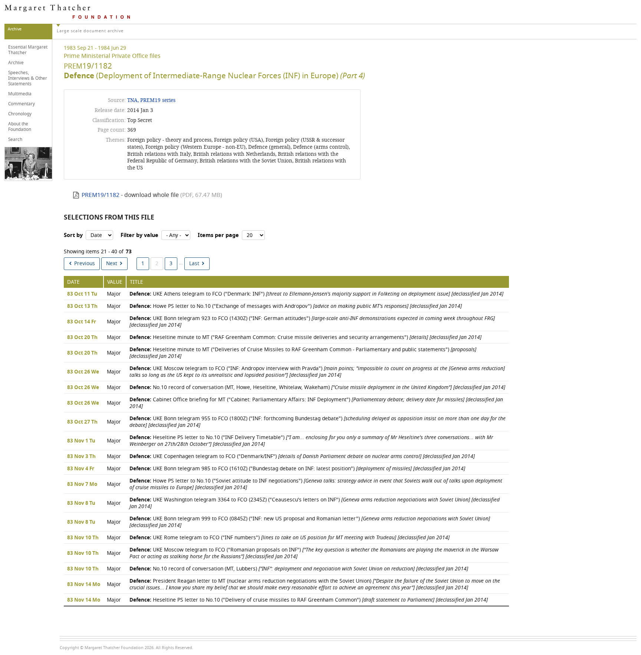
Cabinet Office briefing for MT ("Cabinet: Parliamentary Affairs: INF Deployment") (316, 403)
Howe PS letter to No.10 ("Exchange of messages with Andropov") (295, 306)
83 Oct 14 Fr (81, 322)
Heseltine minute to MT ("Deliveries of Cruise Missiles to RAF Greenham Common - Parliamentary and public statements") (302, 353)
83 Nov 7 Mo (82, 484)
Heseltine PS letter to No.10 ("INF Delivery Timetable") (311, 441)
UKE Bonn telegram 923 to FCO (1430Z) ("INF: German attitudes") (312, 322)
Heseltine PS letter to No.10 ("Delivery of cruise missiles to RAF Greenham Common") (308, 600)
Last (194, 263)
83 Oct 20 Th (82, 337)
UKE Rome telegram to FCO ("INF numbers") (289, 538)
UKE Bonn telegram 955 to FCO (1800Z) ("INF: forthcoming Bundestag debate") (317, 422)
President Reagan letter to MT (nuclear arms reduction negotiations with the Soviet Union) (314, 584)
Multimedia (20, 93)
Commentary (21, 104)
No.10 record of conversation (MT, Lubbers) (298, 569)
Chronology (20, 114)
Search (15, 139)
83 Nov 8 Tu (81, 503)
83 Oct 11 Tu (82, 294)
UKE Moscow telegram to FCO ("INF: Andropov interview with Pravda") (317, 372)
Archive (16, 62)
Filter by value (139, 235)
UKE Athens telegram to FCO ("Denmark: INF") (316, 294)
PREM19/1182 (100, 195)
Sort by (73, 235)
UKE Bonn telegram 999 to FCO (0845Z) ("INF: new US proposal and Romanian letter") (309, 522)
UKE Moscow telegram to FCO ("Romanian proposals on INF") (314, 553)
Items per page (218, 235)
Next (111, 263)
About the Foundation (19, 127)
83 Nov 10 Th (83, 538)
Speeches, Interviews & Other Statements (27, 78)
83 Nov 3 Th (81, 456)
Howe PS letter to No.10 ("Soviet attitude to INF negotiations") (315, 484)
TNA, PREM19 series (151, 100)
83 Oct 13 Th (82, 306)
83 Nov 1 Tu (81, 441)
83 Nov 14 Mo (83, 584)
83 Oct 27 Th (82, 422)
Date (73, 282)
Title (136, 282)
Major (114, 294)
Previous (84, 263)
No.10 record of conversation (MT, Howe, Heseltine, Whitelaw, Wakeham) (317, 387)
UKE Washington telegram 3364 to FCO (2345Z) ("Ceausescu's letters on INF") (314, 503)
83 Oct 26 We (83, 372)
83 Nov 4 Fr (80, 469)
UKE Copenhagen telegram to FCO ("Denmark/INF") (302, 456)
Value (114, 282)
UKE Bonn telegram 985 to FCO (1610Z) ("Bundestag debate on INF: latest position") (297, 469)
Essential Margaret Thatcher (27, 50)
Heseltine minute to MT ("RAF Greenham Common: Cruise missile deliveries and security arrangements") (305, 337)
